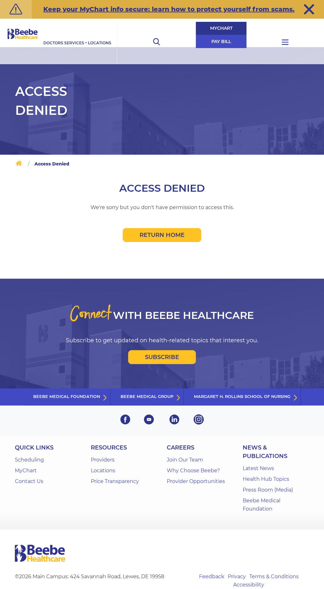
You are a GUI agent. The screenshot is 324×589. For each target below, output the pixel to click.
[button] (309, 9)
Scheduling (29, 460)
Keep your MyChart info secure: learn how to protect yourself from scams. (169, 9)
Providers (103, 460)
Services (74, 42)
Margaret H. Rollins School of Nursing (242, 396)
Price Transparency (115, 481)
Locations (99, 42)
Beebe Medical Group (147, 396)
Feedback (211, 577)
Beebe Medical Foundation (66, 396)
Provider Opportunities (196, 481)
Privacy (237, 577)
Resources (76, 85)
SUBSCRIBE (162, 357)
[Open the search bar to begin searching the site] (156, 43)
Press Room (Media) (268, 490)
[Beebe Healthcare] (23, 41)
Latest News (258, 468)
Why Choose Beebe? (193, 471)
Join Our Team (185, 460)
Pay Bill (221, 41)
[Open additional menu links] (285, 43)
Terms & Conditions (274, 577)
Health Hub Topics (266, 479)
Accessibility (248, 585)
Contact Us (29, 481)
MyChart (221, 28)
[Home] (19, 164)
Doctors (53, 42)
